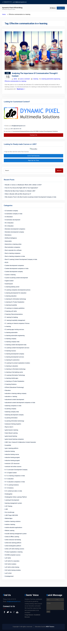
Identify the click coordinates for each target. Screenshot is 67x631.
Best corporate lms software (13, 250)
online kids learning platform (13, 543)
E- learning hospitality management (15, 320)
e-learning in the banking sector (14, 372)
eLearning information (11, 418)
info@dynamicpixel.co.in (20, 2)
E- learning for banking (11, 317)
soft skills (8, 558)
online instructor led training (13, 539)
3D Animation (9, 217)
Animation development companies (15, 229)
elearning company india (12, 412)
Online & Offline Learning (12, 536)
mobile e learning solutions (13, 521)
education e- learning (11, 396)
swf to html (8, 573)
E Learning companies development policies (17, 290)
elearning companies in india (13, 405)
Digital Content (9, 281)
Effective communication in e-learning (15, 81)
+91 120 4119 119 (16, 129)
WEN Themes (50, 626)
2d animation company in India (13, 213)
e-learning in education (11, 366)
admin (15, 79)
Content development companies (14, 265)
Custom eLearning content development (16, 277)
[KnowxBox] (33, 149)
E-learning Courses (10, 351)
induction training (10, 451)
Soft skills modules (10, 564)
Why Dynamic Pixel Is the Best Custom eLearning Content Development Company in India (30, 197)
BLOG (6, 262)
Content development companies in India (16, 268)
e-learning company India (12, 341)
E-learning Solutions (11, 384)
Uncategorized (9, 576)
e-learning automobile (11, 332)
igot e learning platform (11, 448)
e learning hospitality (11, 305)
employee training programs (13, 424)
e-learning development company (14, 354)
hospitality (8, 445)
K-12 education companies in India (15, 482)
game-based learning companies (14, 439)
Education (8, 390)
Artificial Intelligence (11, 238)
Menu (53, 8)
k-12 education (9, 479)
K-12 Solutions (9, 488)
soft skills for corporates (12, 561)
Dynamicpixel (9, 284)
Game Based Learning (11, 433)
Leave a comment (25, 79)
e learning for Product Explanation (14, 302)
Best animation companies (12, 247)
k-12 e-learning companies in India (15, 475)
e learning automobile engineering (50, 79)
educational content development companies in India (20, 402)
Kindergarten (8, 494)
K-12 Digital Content (11, 472)
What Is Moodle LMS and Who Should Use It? (18, 194)
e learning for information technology (15, 299)
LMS (6, 509)
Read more (20, 89)
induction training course (12, 454)
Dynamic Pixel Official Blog (12, 8)
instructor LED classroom (12, 463)
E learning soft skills (11, 311)
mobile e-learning (10, 524)
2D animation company (11, 210)
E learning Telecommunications (14, 314)
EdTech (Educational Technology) (14, 387)
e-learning (35, 79)
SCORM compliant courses (12, 555)
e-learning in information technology (15, 369)
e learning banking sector (12, 287)
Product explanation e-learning (13, 552)
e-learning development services (14, 357)
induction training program (12, 457)
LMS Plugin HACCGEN (11, 515)
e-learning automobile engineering (15, 335)
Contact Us (61, 8)
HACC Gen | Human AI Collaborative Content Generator (20, 442)
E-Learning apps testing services (14, 329)
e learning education (11, 296)
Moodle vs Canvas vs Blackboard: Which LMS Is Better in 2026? (23, 185)
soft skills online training (12, 567)
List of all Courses (33, 155)
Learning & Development (12, 500)
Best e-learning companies (12, 253)
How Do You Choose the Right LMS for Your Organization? (21, 188)
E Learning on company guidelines (15, 308)
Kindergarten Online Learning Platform (16, 497)
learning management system (13, 503)
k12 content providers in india (13, 491)
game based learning (11, 436)
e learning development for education (15, 293)
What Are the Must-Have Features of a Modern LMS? (20, 191)
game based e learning (11, 430)
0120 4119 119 (8, 2)
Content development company (14, 271)
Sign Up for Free (33, 160)
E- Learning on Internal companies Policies (17, 323)
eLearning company (10, 408)
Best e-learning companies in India (15, 256)
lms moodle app (9, 512)
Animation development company (14, 232)
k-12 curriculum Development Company (16, 469)
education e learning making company (15, 393)
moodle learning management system (16, 533)
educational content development (14, 399)
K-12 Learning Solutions (12, 485)
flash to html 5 (9, 427)
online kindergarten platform (13, 546)
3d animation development (12, 220)
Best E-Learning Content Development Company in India (21, 259)
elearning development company (14, 415)
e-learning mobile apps (11, 378)
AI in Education (9, 223)
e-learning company (10, 338)
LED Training (8, 506)
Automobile (8, 241)
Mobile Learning (9, 530)
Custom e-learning (10, 274)
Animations (8, 235)
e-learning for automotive (12, 360)
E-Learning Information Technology (15, 375)
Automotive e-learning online (13, 244)
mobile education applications (13, 527)
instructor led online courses (13, 466)
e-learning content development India (15, 344)
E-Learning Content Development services (17, 348)
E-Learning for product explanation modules (17, 363)
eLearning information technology (14, 421)
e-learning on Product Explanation (14, 381)
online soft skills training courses (14, 549)
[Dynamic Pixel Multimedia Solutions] (33, 113)
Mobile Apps (8, 518)
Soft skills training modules (13, 570)
